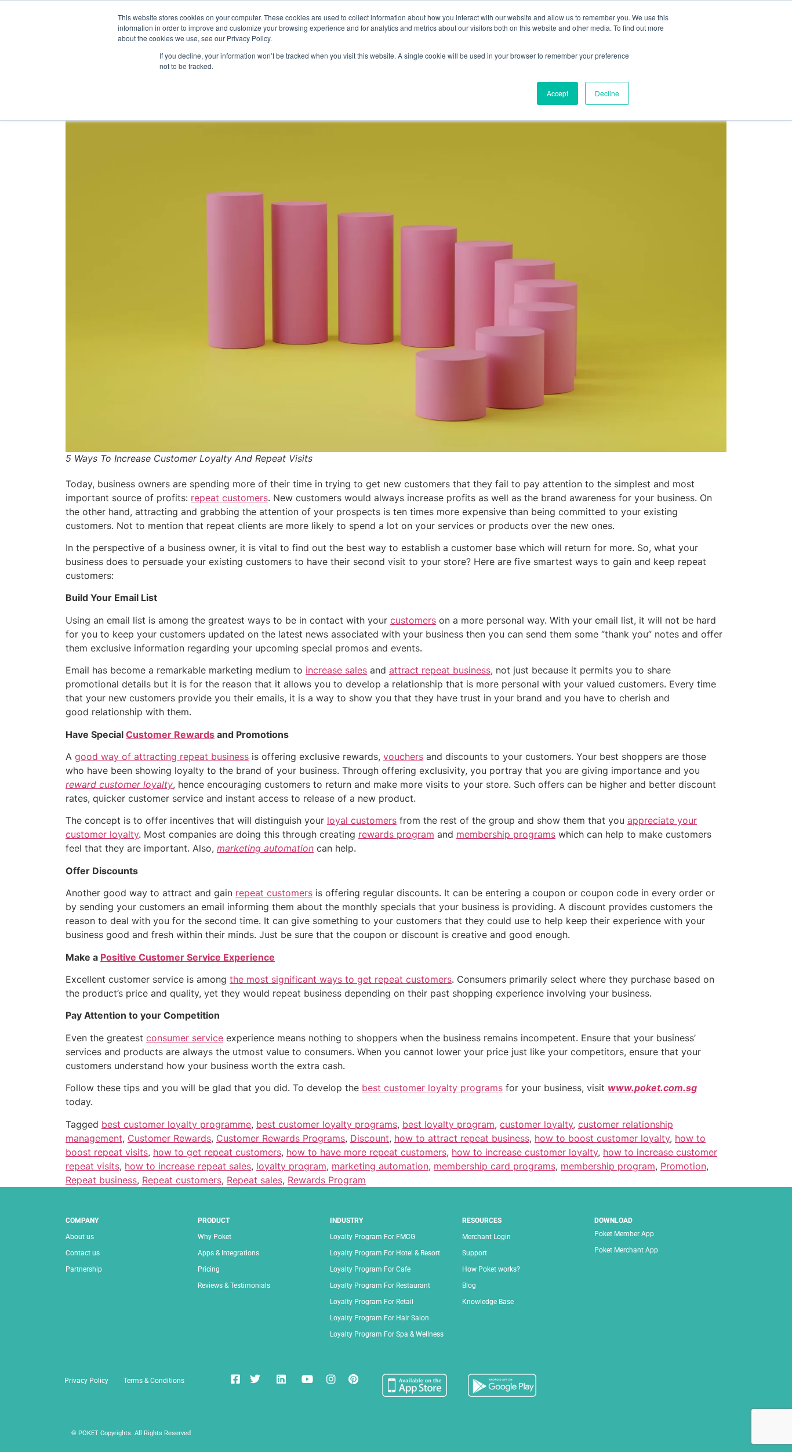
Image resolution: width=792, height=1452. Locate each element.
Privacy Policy (86, 1381)
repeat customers (229, 498)
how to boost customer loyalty (602, 1138)
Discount (369, 1138)
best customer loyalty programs (432, 1087)
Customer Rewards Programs (280, 1138)
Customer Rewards (170, 734)
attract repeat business (440, 670)
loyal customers (362, 820)
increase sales (336, 670)
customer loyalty (536, 1124)
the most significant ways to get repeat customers (341, 979)
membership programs (505, 834)
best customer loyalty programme (176, 1124)
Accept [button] (557, 93)
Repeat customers (181, 1180)
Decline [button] (607, 93)
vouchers (403, 756)
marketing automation (265, 848)
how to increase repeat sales (188, 1166)
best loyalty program (448, 1124)
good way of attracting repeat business (162, 756)
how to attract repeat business (461, 1138)
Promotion (683, 1166)
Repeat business (101, 1180)
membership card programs (494, 1166)
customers (413, 620)
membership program (608, 1166)
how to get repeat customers (217, 1152)
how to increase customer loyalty (525, 1152)
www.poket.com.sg (652, 1087)
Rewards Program (327, 1180)
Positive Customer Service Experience (187, 957)
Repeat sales (254, 1180)
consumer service (184, 1038)
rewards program (396, 834)
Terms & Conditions (153, 1381)
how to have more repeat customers (366, 1152)
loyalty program (291, 1166)
